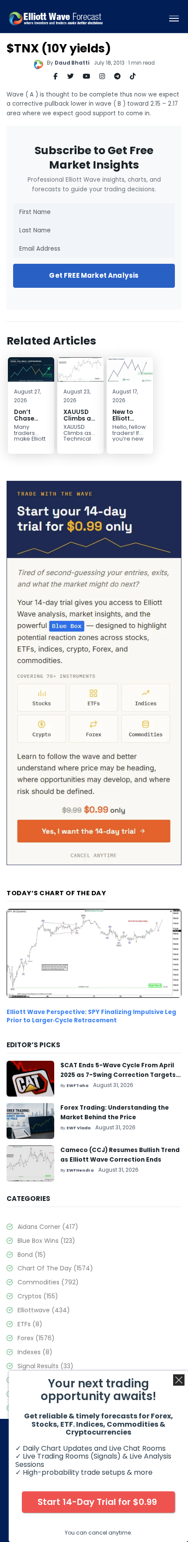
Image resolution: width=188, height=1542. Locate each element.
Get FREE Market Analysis (94, 275)
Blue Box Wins (46, 1240)
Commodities (48, 1282)
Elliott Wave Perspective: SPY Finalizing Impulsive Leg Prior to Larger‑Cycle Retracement (91, 1016)
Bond (31, 1254)
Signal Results (45, 1366)
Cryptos (37, 1296)
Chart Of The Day (55, 1268)
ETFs (29, 1324)
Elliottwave (43, 1310)
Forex (36, 1338)
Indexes (34, 1352)
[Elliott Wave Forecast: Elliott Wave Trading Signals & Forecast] (56, 18)
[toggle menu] (174, 18)
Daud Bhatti (72, 62)
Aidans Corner (47, 1226)
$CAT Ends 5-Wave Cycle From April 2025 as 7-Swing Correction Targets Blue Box (118, 1075)
